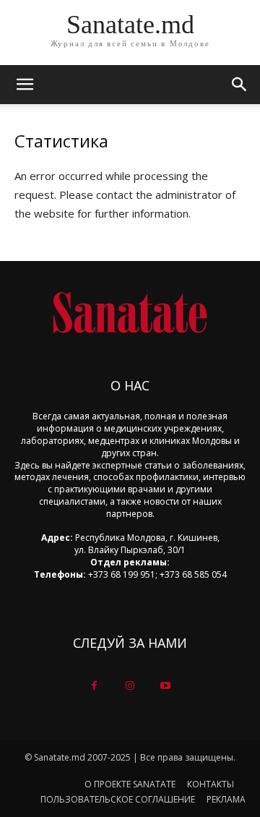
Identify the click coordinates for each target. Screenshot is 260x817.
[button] (240, 84)
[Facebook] (94, 686)
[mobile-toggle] (24, 84)
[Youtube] (166, 686)
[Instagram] (130, 686)
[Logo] (130, 312)
